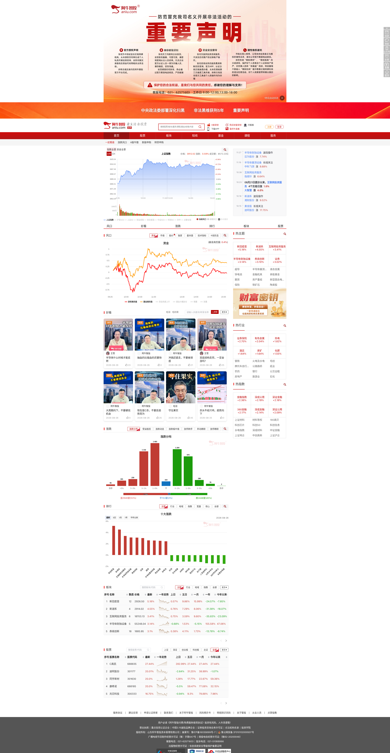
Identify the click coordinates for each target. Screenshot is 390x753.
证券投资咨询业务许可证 (210, 625)
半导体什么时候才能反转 (118, 257)
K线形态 (215, 133)
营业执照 (144, 625)
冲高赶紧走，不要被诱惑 (180, 257)
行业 (172, 404)
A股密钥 (215, 22)
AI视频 (181, 468)
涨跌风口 (122, 40)
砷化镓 (187, 468)
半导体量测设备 (253, 60)
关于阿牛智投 (186, 610)
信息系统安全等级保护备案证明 (206, 644)
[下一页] (226, 538)
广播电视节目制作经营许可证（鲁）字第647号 (172, 634)
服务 (273, 33)
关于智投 (241, 610)
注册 (269, 24)
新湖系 (248, 94)
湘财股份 (249, 97)
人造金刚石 (204, 469)
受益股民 (146, 326)
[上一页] (221, 538)
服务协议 (117, 610)
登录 (279, 24)
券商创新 (134, 469)
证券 (142, 468)
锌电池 (164, 468)
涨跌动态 (160, 326)
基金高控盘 (214, 140)
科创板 (196, 547)
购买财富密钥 (235, 22)
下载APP (215, 26)
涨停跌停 (188, 326)
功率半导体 (209, 469)
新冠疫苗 (111, 469)
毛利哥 (175, 210)
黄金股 (248, 103)
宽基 (199, 404)
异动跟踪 (201, 326)
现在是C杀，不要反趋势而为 (149, 310)
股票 (142, 33)
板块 (169, 33)
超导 (147, 468)
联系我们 (168, 610)
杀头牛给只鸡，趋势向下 (212, 310)
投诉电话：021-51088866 (210, 639)
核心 (208, 404)
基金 (221, 33)
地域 (181, 404)
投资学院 (246, 625)
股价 (171, 133)
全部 (216, 404)
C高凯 (113, 561)
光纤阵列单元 (214, 470)
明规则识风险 (224, 610)
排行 (212, 123)
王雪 (113, 251)
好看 (143, 123)
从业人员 (256, 610)
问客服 (251, 22)
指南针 (248, 74)
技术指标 (202, 133)
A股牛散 (134, 40)
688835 (131, 561)
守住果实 (173, 308)
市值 (162, 133)
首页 (116, 33)
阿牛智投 (146, 251)
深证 (175, 547)
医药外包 (192, 469)
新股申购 (146, 40)
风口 (109, 123)
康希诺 (113, 584)
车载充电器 (221, 469)
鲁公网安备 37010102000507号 (237, 630)
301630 (131, 576)
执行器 (199, 468)
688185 (131, 584)
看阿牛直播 (234, 26)
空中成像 (175, 469)
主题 (163, 404)
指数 (190, 404)
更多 (223, 210)
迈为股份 (249, 54)
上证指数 (166, 51)
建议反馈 (133, 610)
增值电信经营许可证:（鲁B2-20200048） (220, 634)
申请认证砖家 (151, 610)
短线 (195, 33)
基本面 (190, 133)
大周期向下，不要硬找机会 (118, 310)
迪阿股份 (249, 107)
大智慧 (248, 87)
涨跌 (178, 123)
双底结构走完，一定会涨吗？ (212, 257)
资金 (153, 133)
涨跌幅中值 (174, 326)
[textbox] (151, 485)
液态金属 (157, 469)
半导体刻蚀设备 (253, 50)
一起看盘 (109, 40)
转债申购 (159, 40)
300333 (131, 591)
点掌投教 (272, 610)
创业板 (185, 547)
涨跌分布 (133, 326)
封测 (171, 468)
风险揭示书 (205, 610)
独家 (180, 133)
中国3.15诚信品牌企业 (183, 625)
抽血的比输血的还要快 (149, 255)
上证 (166, 547)
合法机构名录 (232, 625)
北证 (206, 547)
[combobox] (152, 485)
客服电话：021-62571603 (179, 639)
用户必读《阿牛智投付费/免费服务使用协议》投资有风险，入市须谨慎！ (195, 620)
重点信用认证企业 (160, 625)
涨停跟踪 (214, 326)
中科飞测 (249, 64)
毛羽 (168, 210)
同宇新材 (114, 576)
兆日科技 (114, 591)
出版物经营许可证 (178, 644)
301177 (131, 569)
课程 (247, 33)
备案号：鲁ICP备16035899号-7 (199, 630)
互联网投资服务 (253, 70)
